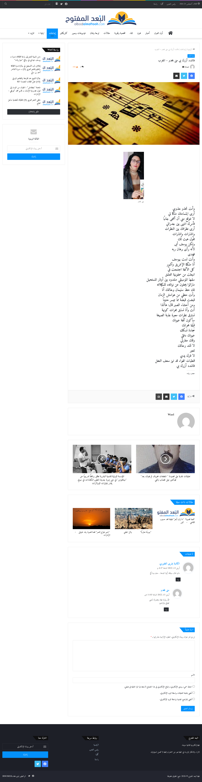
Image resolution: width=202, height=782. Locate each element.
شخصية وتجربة (119, 33)
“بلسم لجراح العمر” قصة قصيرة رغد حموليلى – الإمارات (91, 533)
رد (178, 579)
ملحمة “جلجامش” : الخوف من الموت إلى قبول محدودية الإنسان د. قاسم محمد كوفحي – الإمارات (24, 91)
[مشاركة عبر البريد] (176, 76)
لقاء (131, 33)
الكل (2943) (34, 112)
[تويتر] (184, 76)
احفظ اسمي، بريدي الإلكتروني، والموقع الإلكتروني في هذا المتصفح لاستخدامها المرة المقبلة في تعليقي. (158, 687)
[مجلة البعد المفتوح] (101, 18)
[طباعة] (159, 397)
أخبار (147, 33)
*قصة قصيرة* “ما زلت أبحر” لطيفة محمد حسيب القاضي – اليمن (177, 520)
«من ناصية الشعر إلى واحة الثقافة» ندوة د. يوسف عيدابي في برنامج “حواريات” (25, 58)
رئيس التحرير (171, 4)
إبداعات (52, 33)
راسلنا (155, 4)
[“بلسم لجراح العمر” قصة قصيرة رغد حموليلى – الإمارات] (91, 518)
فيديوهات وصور (79, 33)
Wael (187, 67)
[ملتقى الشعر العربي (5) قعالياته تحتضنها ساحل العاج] (51, 101)
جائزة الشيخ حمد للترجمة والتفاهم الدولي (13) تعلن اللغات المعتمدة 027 (26, 80)
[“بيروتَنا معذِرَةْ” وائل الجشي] (133, 518)
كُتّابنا (161, 4)
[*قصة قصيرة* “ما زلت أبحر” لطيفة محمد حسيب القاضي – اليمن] (176, 512)
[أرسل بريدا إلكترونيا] (183, 67)
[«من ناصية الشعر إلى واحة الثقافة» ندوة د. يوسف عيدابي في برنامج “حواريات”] (51, 58)
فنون (139, 33)
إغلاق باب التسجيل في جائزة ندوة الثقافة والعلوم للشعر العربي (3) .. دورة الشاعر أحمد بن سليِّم (25, 69)
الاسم (193, 675)
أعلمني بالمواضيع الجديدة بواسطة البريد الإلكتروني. (176, 699)
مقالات (107, 33)
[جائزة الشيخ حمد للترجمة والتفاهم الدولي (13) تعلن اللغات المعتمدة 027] (51, 80)
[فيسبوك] (191, 76)
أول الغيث (158, 33)
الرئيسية (190, 49)
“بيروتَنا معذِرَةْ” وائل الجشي (137, 532)
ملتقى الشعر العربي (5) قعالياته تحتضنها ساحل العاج (24, 101)
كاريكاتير (64, 33)
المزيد (32, 33)
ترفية (42, 33)
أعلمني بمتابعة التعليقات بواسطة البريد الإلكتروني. (176, 693)
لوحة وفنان (94, 33)
